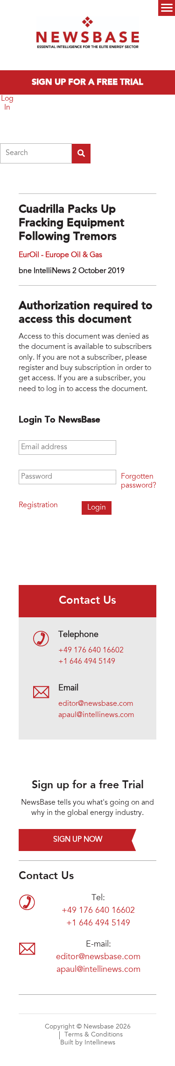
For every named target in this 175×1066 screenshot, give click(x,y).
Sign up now (77, 840)
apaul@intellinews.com (96, 715)
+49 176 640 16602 (91, 650)
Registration (38, 505)
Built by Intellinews (87, 1043)
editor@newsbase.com (95, 704)
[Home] (87, 35)
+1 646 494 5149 (86, 662)
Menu (166, 8)
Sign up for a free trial (87, 82)
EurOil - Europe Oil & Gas (60, 255)
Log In (7, 103)
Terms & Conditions (93, 1035)
